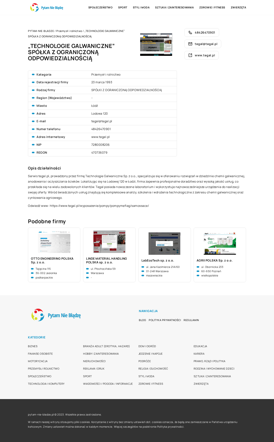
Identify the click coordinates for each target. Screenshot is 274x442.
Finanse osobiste (40, 353)
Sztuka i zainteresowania (174, 7)
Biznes (32, 346)
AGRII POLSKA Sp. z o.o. (215, 260)
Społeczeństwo (100, 7)
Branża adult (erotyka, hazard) (106, 346)
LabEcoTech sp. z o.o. (157, 260)
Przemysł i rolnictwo (106, 74)
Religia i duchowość (153, 368)
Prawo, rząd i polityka (210, 361)
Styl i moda (141, 7)
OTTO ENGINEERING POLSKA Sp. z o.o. (52, 260)
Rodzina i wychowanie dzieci (214, 368)
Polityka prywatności (165, 320)
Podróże (144, 361)
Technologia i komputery (46, 383)
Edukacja (200, 346)
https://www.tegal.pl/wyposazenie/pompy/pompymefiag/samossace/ (99, 206)
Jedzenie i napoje (150, 353)
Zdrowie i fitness (212, 7)
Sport (122, 7)
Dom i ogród (147, 346)
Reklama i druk (93, 368)
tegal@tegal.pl (101, 121)
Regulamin (191, 320)
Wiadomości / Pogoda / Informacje (108, 383)
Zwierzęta (238, 7)
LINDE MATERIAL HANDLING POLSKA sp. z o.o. (106, 260)
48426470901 (101, 129)
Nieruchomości (94, 361)
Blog (142, 320)
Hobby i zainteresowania (101, 353)
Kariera (199, 353)
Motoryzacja (38, 361)
